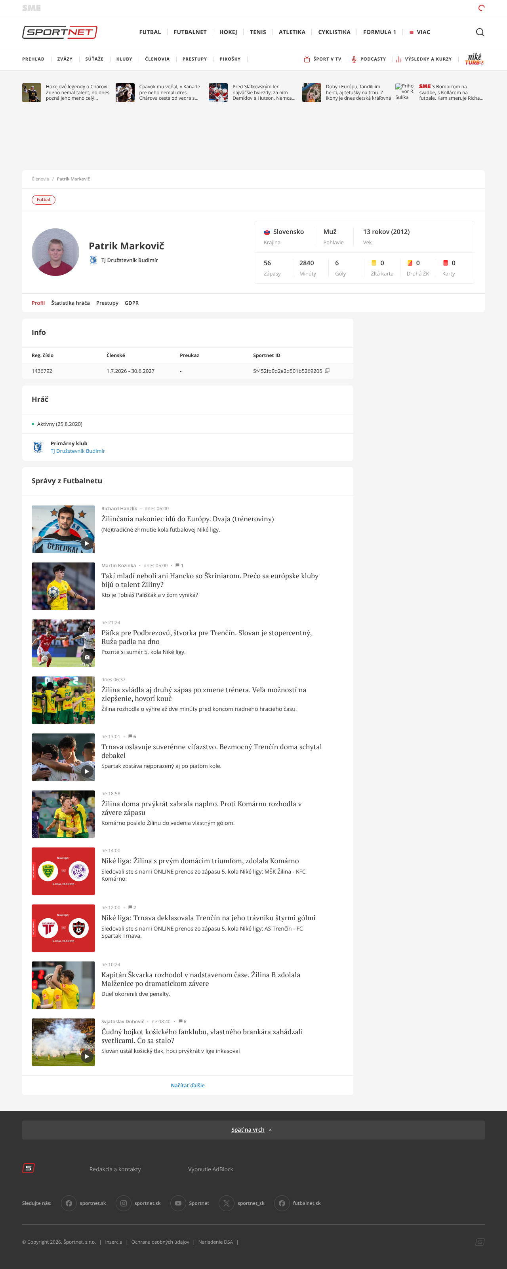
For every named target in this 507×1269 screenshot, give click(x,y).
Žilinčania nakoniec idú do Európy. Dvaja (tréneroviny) (187, 519)
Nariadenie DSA (215, 1242)
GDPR (132, 302)
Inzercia (113, 1242)
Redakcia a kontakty (115, 1169)
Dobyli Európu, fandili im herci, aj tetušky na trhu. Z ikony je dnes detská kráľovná (358, 92)
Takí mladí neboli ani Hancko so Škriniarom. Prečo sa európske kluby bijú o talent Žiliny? (209, 580)
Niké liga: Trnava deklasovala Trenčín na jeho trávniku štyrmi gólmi (208, 918)
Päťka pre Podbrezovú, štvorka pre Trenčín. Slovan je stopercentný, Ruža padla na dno (206, 637)
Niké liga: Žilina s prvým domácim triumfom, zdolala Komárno (200, 861)
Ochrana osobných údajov (160, 1242)
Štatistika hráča (70, 302)
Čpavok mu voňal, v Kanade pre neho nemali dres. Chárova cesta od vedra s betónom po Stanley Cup (169, 92)
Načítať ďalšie (188, 1085)
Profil (38, 302)
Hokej (228, 32)
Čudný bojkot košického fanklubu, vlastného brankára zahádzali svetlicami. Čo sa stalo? (202, 1036)
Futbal (150, 32)
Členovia (40, 179)
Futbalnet (190, 32)
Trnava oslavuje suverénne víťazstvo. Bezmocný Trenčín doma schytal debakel (211, 751)
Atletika (292, 32)
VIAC (423, 32)
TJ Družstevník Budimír (129, 260)
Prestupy (107, 302)
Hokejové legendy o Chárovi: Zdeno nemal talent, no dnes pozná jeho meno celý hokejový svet (77, 92)
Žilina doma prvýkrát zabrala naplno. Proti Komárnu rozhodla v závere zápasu (201, 808)
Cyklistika (334, 32)
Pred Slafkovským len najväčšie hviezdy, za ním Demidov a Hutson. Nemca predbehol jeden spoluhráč (262, 92)
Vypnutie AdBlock (210, 1169)
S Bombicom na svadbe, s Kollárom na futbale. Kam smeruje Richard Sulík (451, 92)
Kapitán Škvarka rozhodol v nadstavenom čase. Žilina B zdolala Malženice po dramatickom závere (201, 979)
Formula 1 (379, 32)
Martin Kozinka (118, 565)
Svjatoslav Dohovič (122, 1021)
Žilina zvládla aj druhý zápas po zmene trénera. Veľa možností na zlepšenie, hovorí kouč (204, 694)
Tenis (258, 32)
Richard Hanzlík (119, 508)
